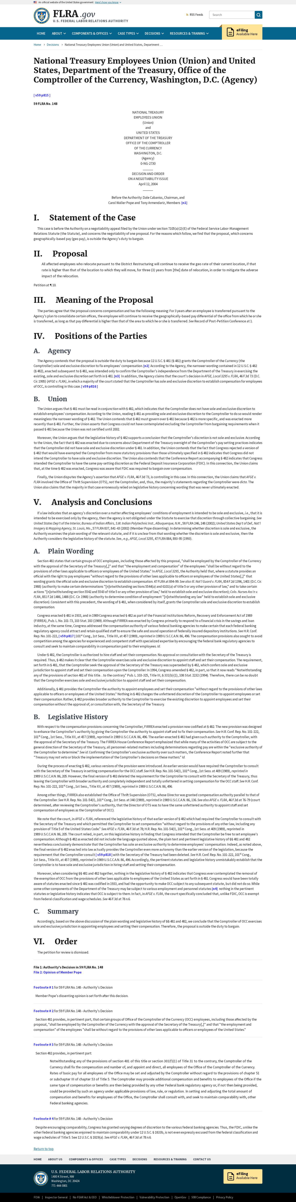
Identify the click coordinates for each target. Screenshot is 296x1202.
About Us (55, 1159)
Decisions (53, 45)
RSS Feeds (196, 15)
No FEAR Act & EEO (85, 1197)
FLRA (74, 14)
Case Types (118, 1159)
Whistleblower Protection (118, 1197)
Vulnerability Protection (154, 1197)
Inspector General (56, 1197)
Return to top (44, 1149)
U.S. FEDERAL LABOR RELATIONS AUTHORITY (93, 1172)
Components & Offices (86, 1159)
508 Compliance (201, 1197)
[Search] (258, 15)
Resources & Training (170, 1159)
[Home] (42, 16)
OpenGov (180, 1197)
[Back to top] (286, 1192)
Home (41, 33)
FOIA (37, 1197)
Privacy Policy (224, 1197)
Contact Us (202, 1159)
